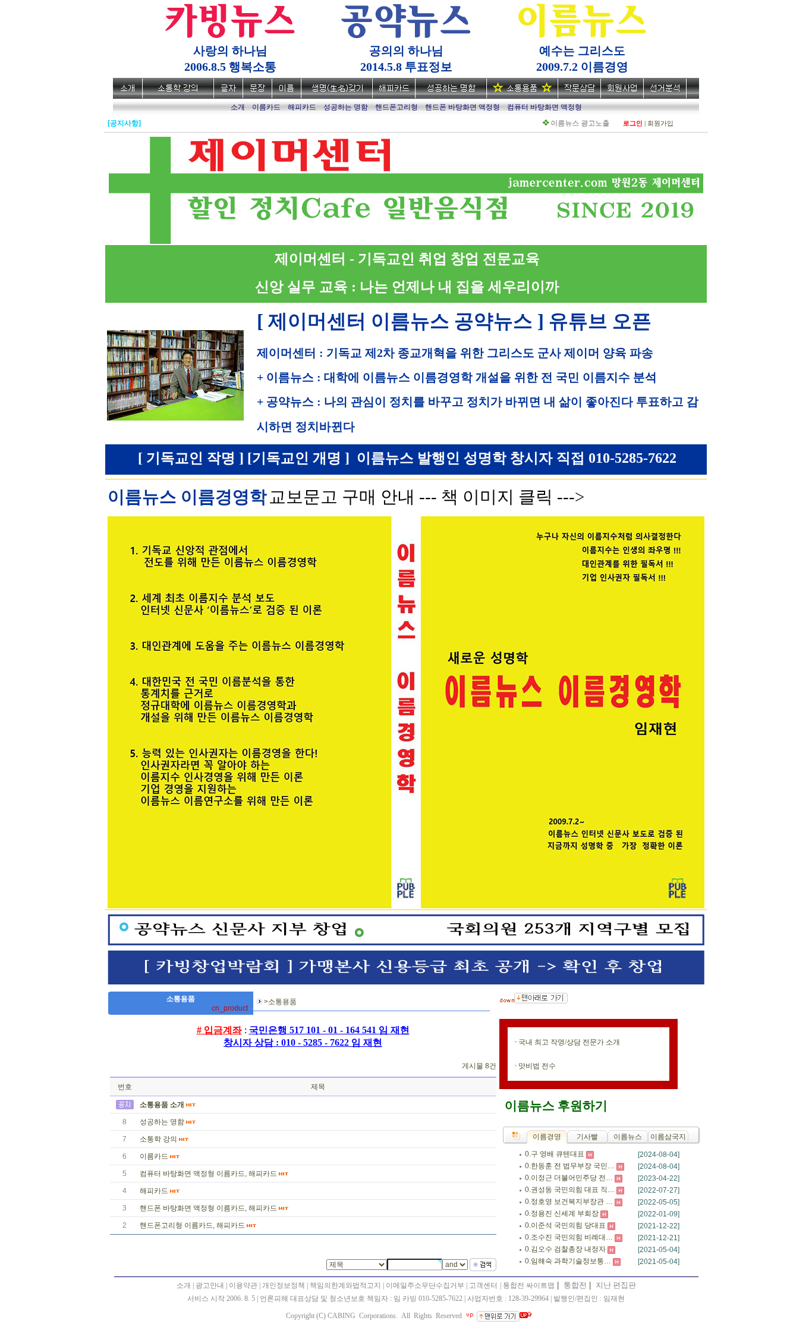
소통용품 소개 (162, 1104)
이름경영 (547, 1137)
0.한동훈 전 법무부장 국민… (570, 1166)
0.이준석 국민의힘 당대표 (565, 1225)
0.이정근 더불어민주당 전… (569, 1178)
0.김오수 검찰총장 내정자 (565, 1249)
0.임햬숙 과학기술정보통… (568, 1261)
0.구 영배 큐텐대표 (554, 1154)
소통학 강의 (158, 1139)
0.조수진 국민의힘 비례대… (569, 1237)
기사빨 (587, 1137)
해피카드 (154, 1191)
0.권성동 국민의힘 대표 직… (570, 1189)
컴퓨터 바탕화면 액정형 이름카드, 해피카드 (208, 1173)
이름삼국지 (668, 1137)
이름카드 (154, 1156)
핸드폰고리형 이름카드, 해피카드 (192, 1225)
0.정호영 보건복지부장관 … (569, 1201)
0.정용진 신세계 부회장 (562, 1213)
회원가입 (660, 123)
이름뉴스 (627, 1137)
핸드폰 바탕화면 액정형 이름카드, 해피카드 (208, 1208)
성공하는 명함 (162, 1122)
